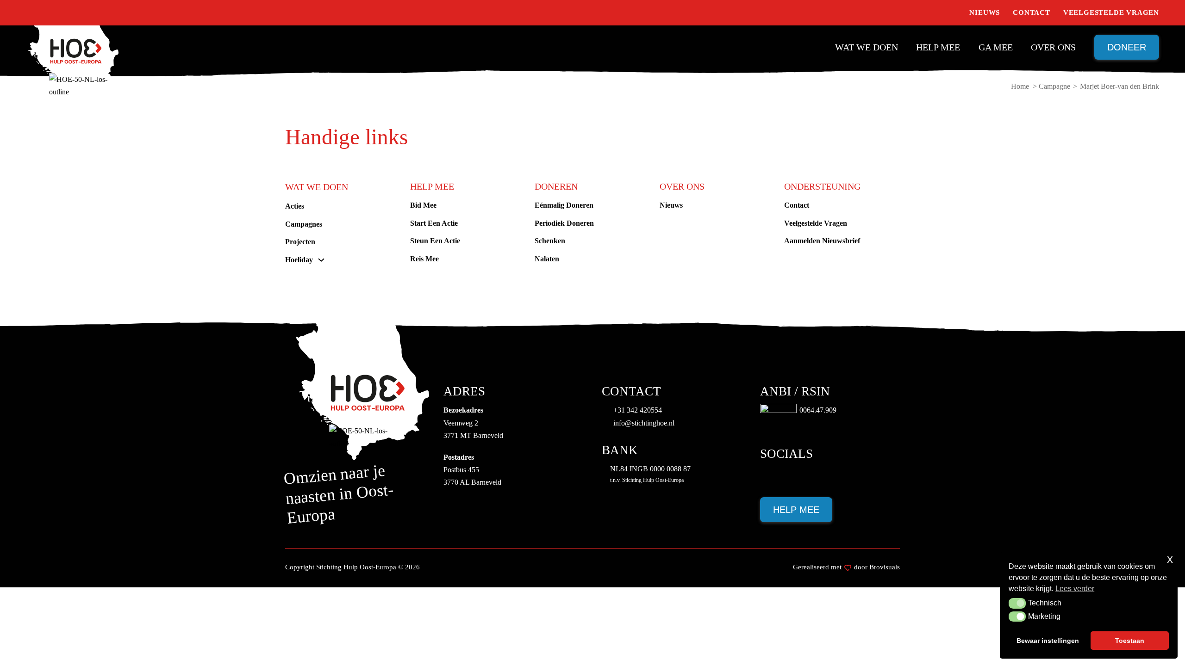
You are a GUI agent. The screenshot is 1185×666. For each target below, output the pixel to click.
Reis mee (424, 259)
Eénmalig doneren (564, 205)
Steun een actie (435, 241)
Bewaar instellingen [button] (1048, 640)
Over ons (1053, 47)
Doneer (1126, 47)
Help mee (938, 47)
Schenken (550, 241)
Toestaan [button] (1129, 640)
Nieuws (984, 12)
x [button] (1170, 559)
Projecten (300, 242)
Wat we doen (866, 47)
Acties (294, 206)
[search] (951, 13)
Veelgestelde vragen (1111, 12)
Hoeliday (299, 260)
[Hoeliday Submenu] (321, 260)
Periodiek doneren (564, 223)
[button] (1017, 603)
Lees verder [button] (1074, 588)
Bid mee (423, 205)
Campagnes (303, 224)
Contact (1031, 12)
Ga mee (996, 47)
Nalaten (547, 259)
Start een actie (434, 223)
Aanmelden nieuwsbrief (822, 241)
